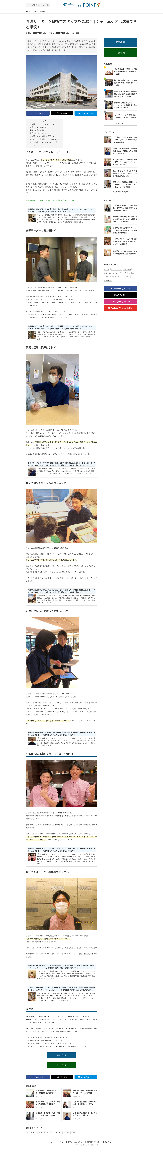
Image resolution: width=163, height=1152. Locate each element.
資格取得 (109, 280)
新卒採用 (120, 42)
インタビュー (32, 1133)
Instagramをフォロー (121, 302)
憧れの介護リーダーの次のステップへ (44, 142)
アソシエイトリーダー (113, 277)
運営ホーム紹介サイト (76, 1142)
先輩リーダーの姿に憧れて (40, 127)
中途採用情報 (61, 1065)
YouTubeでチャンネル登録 (121, 308)
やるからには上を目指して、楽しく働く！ (45, 139)
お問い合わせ (107, 1142)
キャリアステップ (46, 1133)
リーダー (59, 1133)
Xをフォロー (121, 295)
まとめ (32, 145)
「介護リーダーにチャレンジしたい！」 (45, 124)
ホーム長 (128, 269)
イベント (127, 277)
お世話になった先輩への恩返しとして (44, 136)
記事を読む (43, 1093)
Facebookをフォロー (121, 289)
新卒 (74, 1133)
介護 (67, 1133)
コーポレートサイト (58, 1142)
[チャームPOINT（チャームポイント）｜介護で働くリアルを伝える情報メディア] (81, 5)
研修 (132, 273)
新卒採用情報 (61, 1055)
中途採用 (120, 53)
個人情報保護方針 (93, 1142)
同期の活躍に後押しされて (40, 130)
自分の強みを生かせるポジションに (43, 133)
